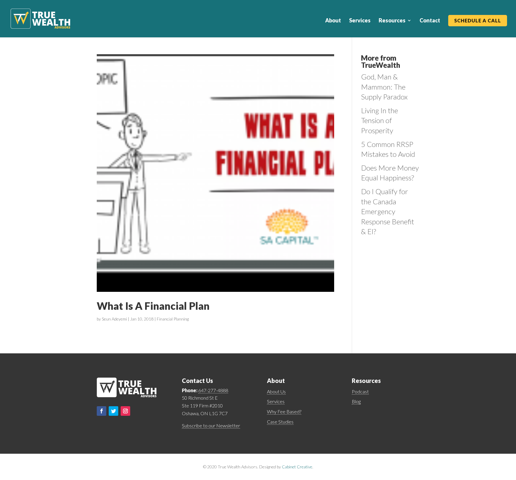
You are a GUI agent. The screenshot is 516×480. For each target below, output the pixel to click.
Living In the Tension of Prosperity (379, 120)
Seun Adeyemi (114, 318)
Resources (392, 21)
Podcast (360, 391)
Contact (430, 21)
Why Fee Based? (284, 411)
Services (360, 21)
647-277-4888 (213, 390)
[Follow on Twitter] (113, 411)
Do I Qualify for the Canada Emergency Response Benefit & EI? (387, 211)
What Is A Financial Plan (153, 306)
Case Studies (280, 421)
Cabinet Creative (297, 466)
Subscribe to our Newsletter (211, 425)
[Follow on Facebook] (101, 411)
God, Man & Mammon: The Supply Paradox (384, 86)
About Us (276, 391)
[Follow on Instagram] (125, 411)
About (333, 21)
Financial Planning (173, 318)
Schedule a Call (477, 21)
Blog (356, 401)
